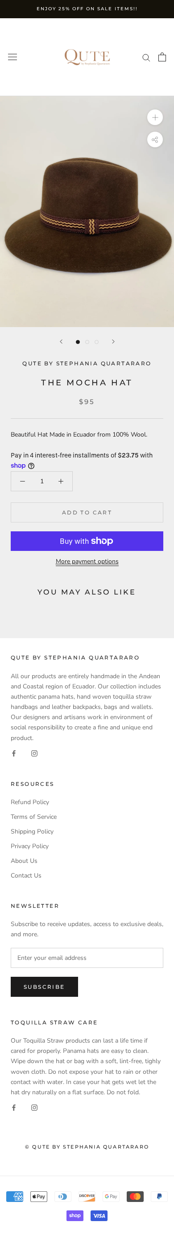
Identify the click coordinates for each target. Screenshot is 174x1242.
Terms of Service (34, 817)
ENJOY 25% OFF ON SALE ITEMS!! (87, 9)
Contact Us (26, 875)
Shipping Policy (32, 831)
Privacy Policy (30, 846)
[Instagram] (34, 753)
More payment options (87, 561)
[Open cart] (162, 57)
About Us (24, 861)
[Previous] (61, 342)
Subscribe (44, 986)
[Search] (146, 57)
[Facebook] (14, 753)
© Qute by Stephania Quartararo (87, 1147)
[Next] (113, 342)
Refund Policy (30, 802)
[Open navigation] (12, 57)
